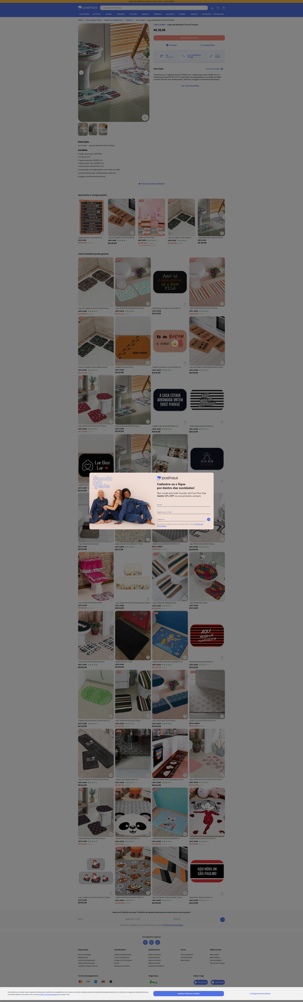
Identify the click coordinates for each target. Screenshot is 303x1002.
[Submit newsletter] (208, 519)
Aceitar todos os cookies (189, 993)
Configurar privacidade (260, 993)
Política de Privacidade (48, 994)
